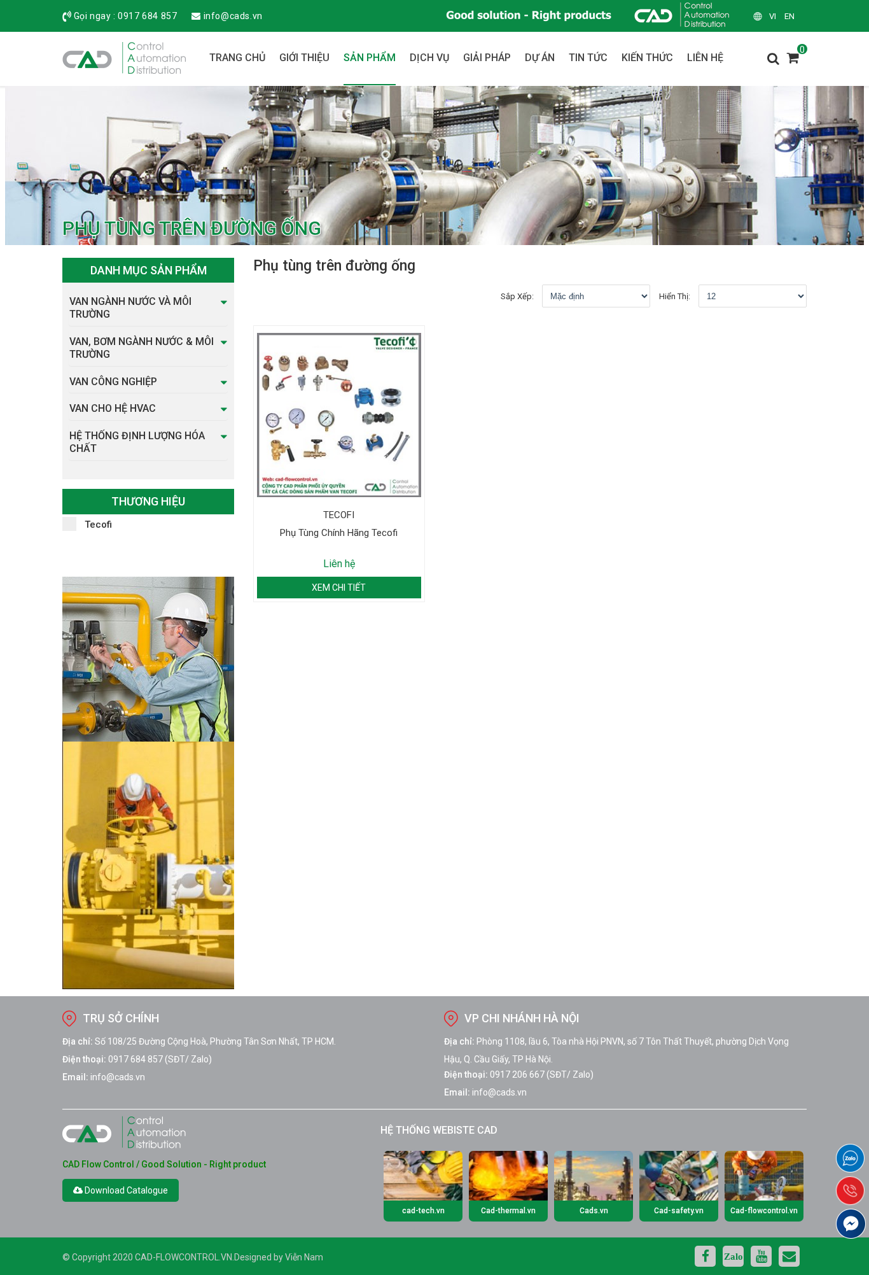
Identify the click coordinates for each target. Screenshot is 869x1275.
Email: (75, 1077)
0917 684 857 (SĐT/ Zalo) (160, 1059)
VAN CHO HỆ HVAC (112, 408)
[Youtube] (761, 1256)
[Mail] (789, 1256)
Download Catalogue (125, 1190)
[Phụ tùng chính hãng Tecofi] (339, 415)
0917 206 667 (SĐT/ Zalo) (542, 1074)
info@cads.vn (233, 16)
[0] (793, 61)
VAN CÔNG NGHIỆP (113, 382)
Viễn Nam (304, 1257)
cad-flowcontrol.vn (183, 1257)
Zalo (733, 1256)
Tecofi (98, 524)
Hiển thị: (674, 296)
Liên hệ (339, 564)
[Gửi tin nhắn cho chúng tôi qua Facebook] (851, 1224)
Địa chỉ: (77, 1041)
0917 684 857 (147, 16)
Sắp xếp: (517, 296)
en (789, 16)
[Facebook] (705, 1256)
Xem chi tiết (339, 587)
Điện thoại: (84, 1059)
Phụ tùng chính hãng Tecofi (339, 533)
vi (772, 16)
